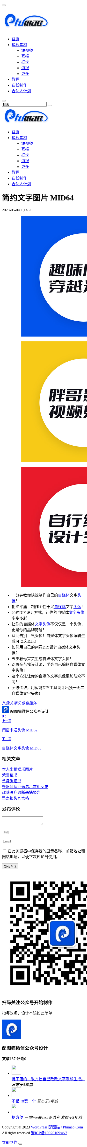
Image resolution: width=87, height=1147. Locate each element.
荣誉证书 (9, 775)
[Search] (49, 105)
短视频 (27, 50)
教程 (15, 79)
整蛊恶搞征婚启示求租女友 (25, 787)
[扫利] (26, 25)
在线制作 (19, 85)
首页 (15, 39)
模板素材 (19, 45)
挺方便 (18, 1117)
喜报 (25, 56)
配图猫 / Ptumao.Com (65, 1127)
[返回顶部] (20, 1144)
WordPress (39, 1127)
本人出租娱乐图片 (17, 769)
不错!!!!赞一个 (24, 1101)
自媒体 (64, 595)
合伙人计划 (21, 91)
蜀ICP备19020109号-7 (49, 1133)
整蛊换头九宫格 (15, 798)
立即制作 (9, 1142)
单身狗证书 (11, 781)
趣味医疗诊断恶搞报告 (21, 792)
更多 (25, 74)
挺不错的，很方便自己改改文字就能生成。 (48, 1079)
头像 (77, 607)
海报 (25, 68)
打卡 (25, 62)
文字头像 (76, 612)
